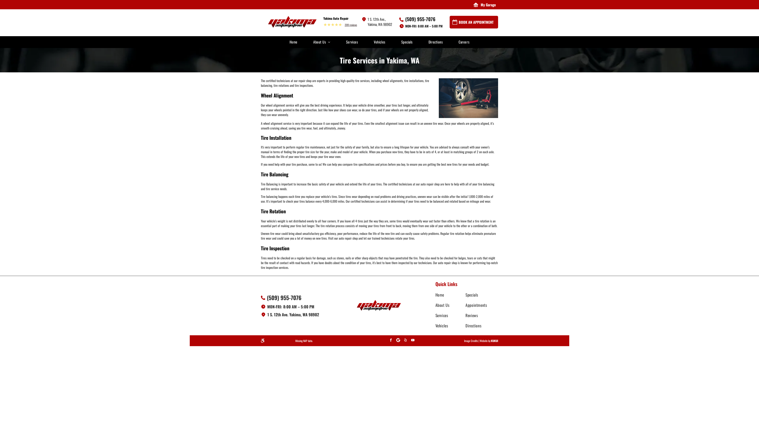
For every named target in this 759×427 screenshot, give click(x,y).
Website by (485, 341)
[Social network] (398, 341)
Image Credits (471, 341)
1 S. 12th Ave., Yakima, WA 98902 (380, 22)
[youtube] (412, 341)
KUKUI (494, 341)
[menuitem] (293, 41)
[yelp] (405, 341)
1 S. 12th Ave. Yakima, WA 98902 (293, 314)
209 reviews (351, 25)
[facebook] (391, 341)
